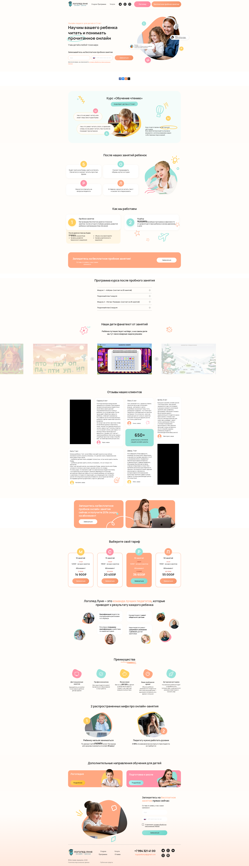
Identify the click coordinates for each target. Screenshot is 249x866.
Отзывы (118, 854)
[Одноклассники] (126, 78)
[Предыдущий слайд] (92, 359)
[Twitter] (129, 78)
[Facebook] (120, 78)
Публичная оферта (106, 862)
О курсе (94, 4)
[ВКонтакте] (123, 78)
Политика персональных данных (78, 862)
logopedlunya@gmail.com (145, 854)
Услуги (112, 4)
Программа (102, 4)
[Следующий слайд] (157, 359)
